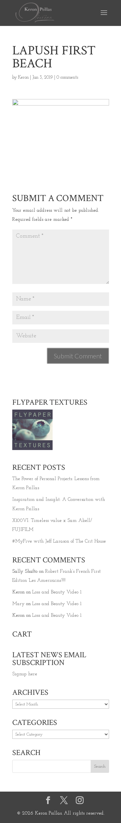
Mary (18, 604)
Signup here (24, 674)
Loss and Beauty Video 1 (56, 592)
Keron (23, 77)
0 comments (67, 77)
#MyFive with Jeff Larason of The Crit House (59, 541)
